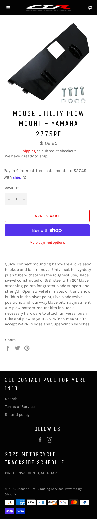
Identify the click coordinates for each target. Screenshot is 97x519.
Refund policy (17, 414)
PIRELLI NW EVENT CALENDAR (31, 473)
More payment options (47, 242)
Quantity (12, 187)
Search (11, 398)
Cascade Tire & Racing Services (40, 489)
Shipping (28, 151)
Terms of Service (20, 406)
